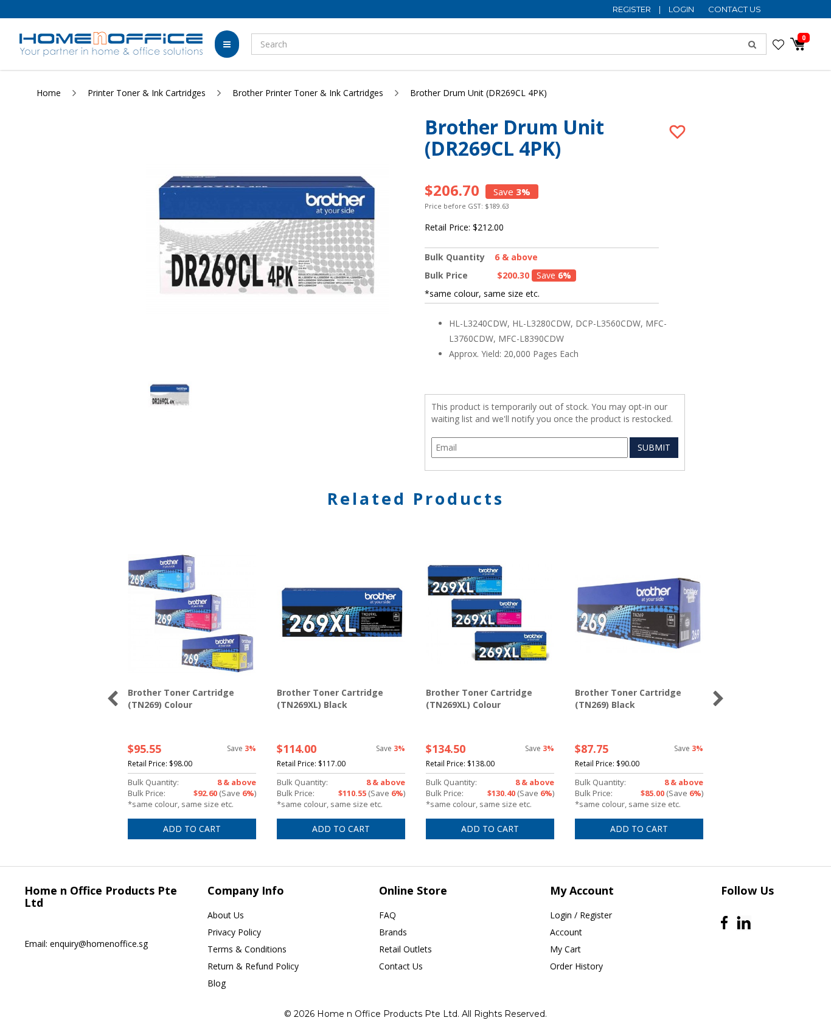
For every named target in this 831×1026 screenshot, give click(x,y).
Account (566, 932)
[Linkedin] (743, 923)
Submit (654, 447)
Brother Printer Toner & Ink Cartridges (307, 93)
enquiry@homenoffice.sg (99, 943)
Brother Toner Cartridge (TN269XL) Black (330, 698)
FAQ (387, 915)
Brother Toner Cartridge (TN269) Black (628, 698)
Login (682, 9)
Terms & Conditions (247, 949)
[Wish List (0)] (778, 44)
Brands (393, 932)
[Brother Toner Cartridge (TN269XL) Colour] (490, 614)
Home (49, 93)
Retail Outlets (405, 949)
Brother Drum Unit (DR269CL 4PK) (478, 93)
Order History (576, 966)
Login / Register (581, 915)
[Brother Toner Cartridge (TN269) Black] (639, 614)
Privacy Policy (234, 932)
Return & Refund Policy (253, 966)
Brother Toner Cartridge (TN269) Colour (181, 698)
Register (633, 9)
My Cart (565, 949)
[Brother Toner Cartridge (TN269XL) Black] (341, 614)
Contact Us (734, 9)
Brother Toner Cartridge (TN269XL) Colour (479, 698)
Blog (216, 983)
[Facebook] (724, 922)
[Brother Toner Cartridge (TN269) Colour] (192, 614)
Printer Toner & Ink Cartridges (147, 93)
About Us (225, 915)
